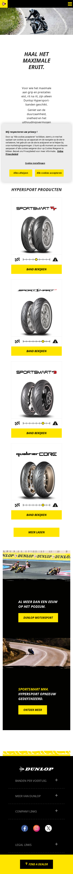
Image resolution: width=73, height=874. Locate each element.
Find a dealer (38, 864)
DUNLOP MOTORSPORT (38, 618)
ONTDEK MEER (32, 710)
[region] (36, 153)
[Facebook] (24, 828)
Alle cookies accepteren (49, 173)
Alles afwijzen (21, 173)
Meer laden (36, 532)
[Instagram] (36, 828)
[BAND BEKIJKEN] (36, 230)
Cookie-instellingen (35, 163)
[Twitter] (48, 828)
